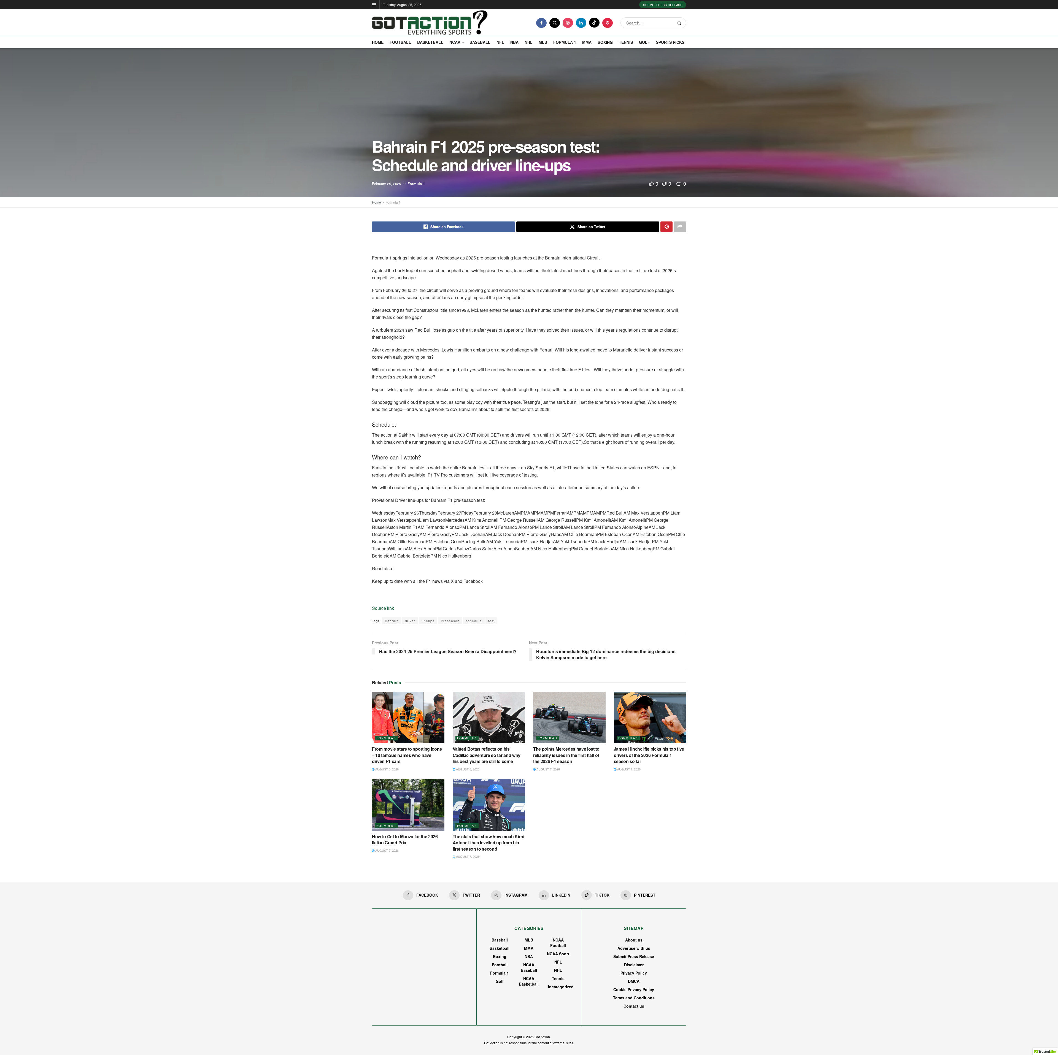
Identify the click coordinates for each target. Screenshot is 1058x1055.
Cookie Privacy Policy (633, 989)
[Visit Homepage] (430, 22)
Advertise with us (633, 948)
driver (410, 620)
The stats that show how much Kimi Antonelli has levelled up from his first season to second (488, 842)
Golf (644, 42)
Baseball (479, 42)
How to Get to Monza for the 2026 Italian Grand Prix (405, 839)
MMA (587, 42)
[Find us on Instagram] (568, 23)
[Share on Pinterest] (666, 226)
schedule (474, 620)
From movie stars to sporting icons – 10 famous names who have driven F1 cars (407, 755)
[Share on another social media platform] (680, 226)
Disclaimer (634, 964)
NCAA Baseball (529, 967)
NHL (529, 42)
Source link (383, 608)
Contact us (634, 1006)
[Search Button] (680, 22)
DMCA (633, 981)
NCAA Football (558, 942)
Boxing (605, 42)
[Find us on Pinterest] (607, 23)
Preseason (450, 620)
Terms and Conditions (634, 997)
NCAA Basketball (529, 981)
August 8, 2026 (386, 769)
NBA (514, 42)
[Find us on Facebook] (541, 23)
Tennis (626, 42)
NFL (500, 42)
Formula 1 (564, 42)
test (491, 620)
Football (400, 42)
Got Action (542, 1036)
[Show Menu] (374, 4)
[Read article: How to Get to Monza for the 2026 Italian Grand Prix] (408, 805)
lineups (428, 620)
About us (634, 940)
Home (378, 42)
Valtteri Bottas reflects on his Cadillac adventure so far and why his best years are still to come (486, 755)
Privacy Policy (633, 973)
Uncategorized (560, 986)
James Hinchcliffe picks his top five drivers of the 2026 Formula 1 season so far (649, 755)
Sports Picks (670, 42)
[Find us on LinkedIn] (581, 23)
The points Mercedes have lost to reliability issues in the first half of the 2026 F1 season (566, 755)
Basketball (430, 42)
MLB (543, 42)
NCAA (454, 42)
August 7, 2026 (548, 769)
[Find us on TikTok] (594, 23)
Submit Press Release (662, 4)
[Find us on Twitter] (554, 23)
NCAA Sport (558, 953)
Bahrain (392, 620)
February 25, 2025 (386, 183)
